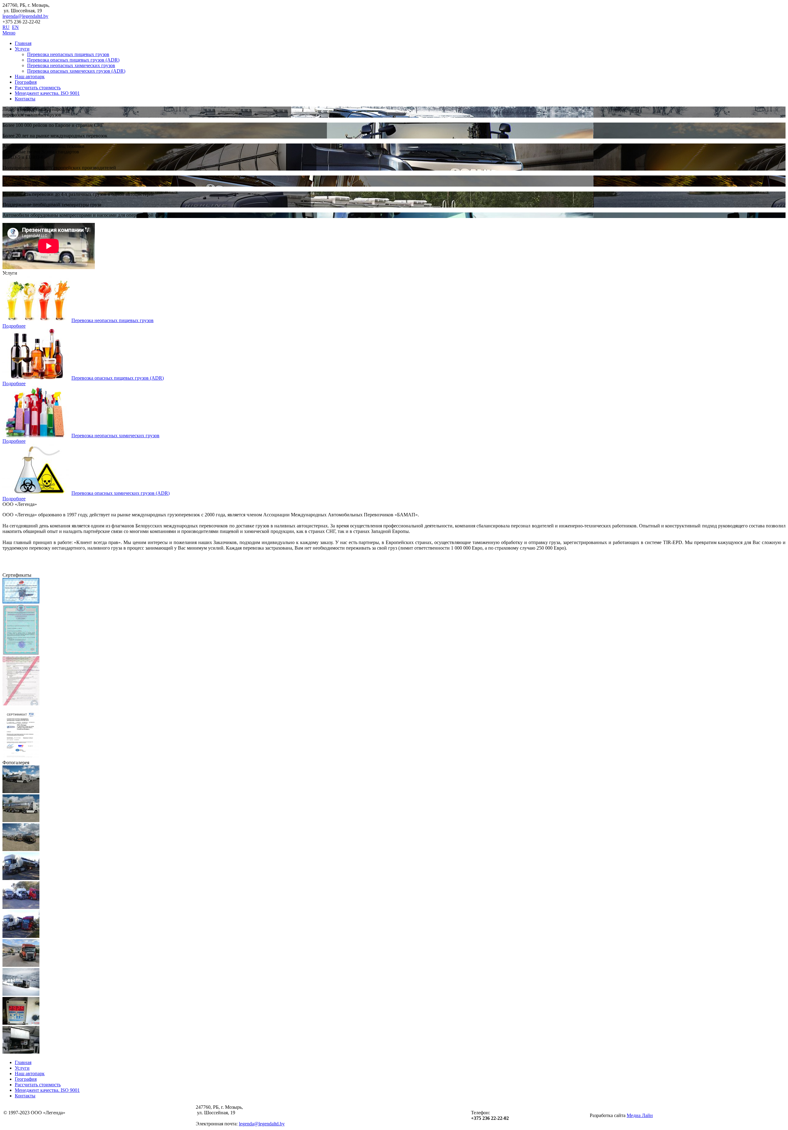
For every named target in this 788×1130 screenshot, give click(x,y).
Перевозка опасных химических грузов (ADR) (76, 71)
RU (6, 27)
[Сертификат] (20, 757)
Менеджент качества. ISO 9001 (47, 93)
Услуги (22, 48)
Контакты (25, 98)
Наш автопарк (30, 76)
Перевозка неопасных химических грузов (71, 65)
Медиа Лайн (640, 1115)
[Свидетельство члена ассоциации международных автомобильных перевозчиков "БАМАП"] (20, 601)
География (26, 82)
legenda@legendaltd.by (25, 16)
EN (15, 27)
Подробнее (14, 326)
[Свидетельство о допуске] (20, 703)
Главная (23, 43)
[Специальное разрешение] (20, 653)
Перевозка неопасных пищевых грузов (68, 54)
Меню (8, 32)
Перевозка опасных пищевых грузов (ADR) (73, 60)
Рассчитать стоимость (38, 87)
